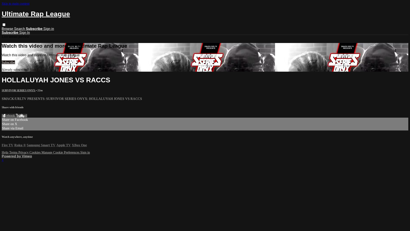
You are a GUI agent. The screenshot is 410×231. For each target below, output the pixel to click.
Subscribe (8, 62)
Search (20, 29)
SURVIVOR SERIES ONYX (19, 90)
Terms (13, 152)
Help (5, 152)
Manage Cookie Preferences (60, 152)
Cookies (35, 152)
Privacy (23, 152)
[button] (4, 24)
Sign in (48, 29)
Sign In (24, 32)
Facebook (9, 115)
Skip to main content (15, 3)
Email (23, 115)
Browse (8, 29)
